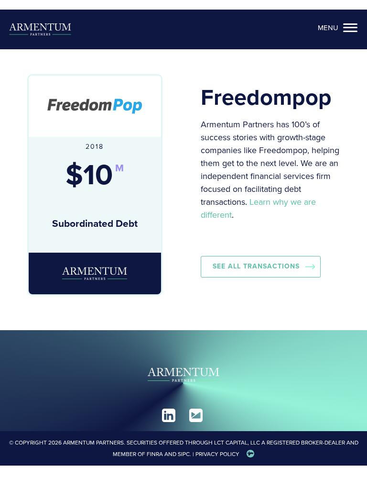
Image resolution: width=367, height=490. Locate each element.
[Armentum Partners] (40, 29)
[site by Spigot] (250, 454)
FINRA (155, 454)
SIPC (184, 454)
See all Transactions (256, 266)
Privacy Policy (217, 454)
